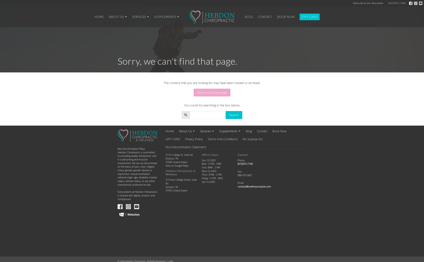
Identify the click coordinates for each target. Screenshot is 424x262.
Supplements (165, 17)
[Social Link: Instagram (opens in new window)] (415, 3)
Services (139, 17)
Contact (265, 17)
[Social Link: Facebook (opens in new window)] (410, 3)
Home (99, 17)
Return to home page (212, 92)
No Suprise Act (253, 139)
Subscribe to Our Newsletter (368, 3)
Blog (249, 17)
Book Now (286, 17)
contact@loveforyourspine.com (254, 186)
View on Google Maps (177, 165)
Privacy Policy (194, 139)
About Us (116, 17)
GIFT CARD (310, 17)
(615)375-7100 (397, 3)
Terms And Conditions (223, 139)
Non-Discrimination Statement (186, 147)
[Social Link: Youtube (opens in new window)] (420, 3)
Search (234, 115)
